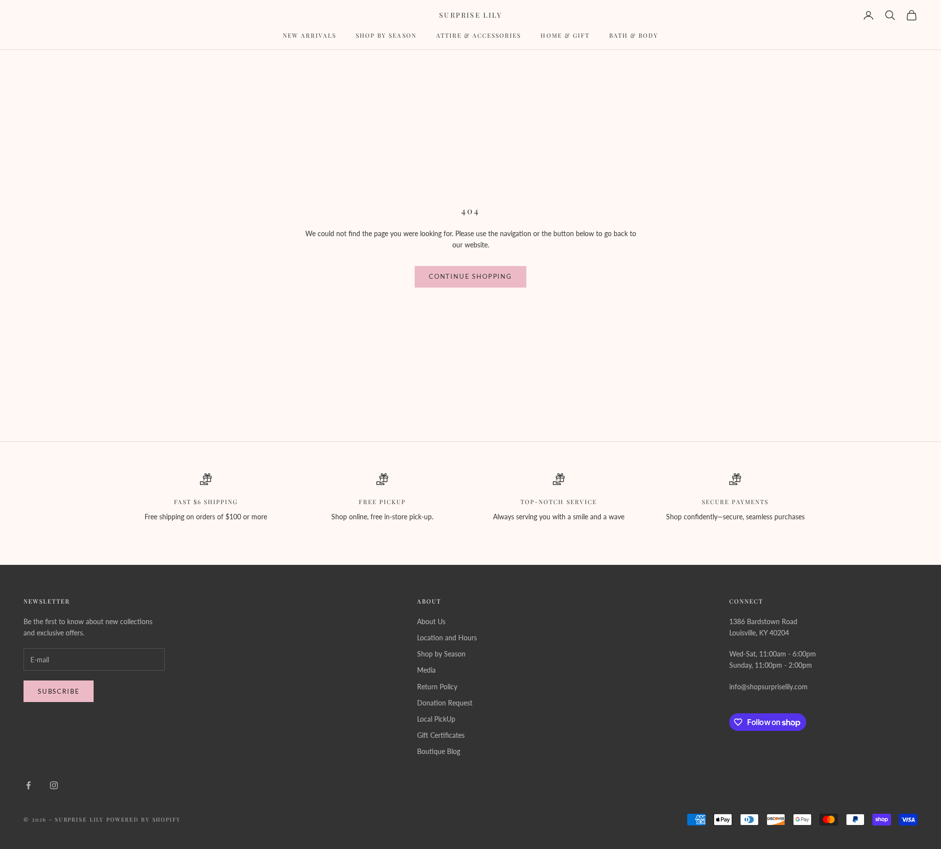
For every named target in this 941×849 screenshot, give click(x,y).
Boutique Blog (438, 751)
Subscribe (58, 691)
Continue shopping (470, 276)
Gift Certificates (441, 735)
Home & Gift (565, 35)
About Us (431, 621)
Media (426, 670)
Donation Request (444, 703)
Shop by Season (386, 35)
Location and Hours (447, 637)
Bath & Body (633, 35)
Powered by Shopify (143, 819)
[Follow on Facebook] (28, 785)
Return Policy (437, 686)
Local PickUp (436, 719)
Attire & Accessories (478, 35)
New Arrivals (309, 35)
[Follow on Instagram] (54, 785)
